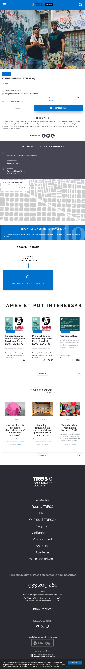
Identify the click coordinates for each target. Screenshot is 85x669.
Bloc (42, 513)
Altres (5, 83)
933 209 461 (42, 585)
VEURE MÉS (42, 373)
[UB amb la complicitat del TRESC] (42, 5)
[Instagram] (47, 626)
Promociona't (42, 539)
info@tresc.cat (43, 609)
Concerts (6, 74)
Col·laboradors (42, 533)
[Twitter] (48, 135)
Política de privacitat (42, 559)
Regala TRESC (42, 507)
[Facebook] (44, 135)
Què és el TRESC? (42, 520)
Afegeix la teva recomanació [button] (28, 283)
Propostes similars (59, 108)
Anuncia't (42, 546)
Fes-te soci (42, 500)
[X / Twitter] (42, 626)
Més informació (66, 666)
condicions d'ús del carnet (53, 234)
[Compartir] (53, 135)
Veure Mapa (23, 188)
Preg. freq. (42, 526)
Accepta (75, 662)
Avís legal (43, 552)
